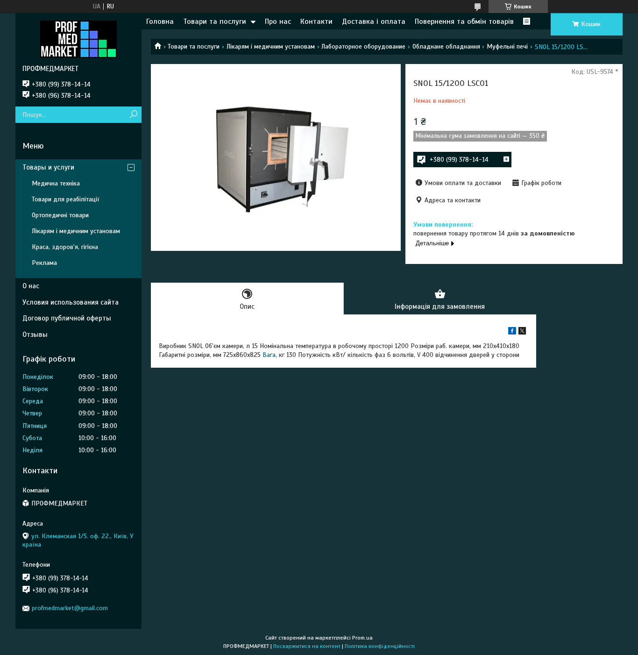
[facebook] (512, 332)
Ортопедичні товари (60, 215)
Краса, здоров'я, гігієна (65, 247)
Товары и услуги (48, 167)
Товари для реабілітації (65, 199)
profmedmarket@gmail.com (70, 608)
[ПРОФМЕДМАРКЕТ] (78, 38)
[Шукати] (133, 115)
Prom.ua (362, 637)
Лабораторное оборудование (363, 46)
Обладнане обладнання (446, 46)
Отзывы (35, 334)
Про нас (278, 21)
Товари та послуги (214, 21)
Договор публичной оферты (66, 318)
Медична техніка (56, 183)
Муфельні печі (507, 46)
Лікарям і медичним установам (271, 46)
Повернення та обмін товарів (464, 21)
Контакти (316, 21)
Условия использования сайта (70, 302)
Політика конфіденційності (380, 646)
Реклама (44, 263)
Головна (160, 21)
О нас (30, 286)
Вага (269, 355)
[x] (522, 332)
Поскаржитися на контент (306, 646)
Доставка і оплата (373, 21)
